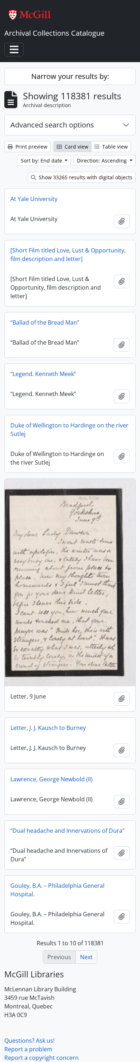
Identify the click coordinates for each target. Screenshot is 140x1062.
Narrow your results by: (70, 76)
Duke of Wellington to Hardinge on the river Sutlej (69, 429)
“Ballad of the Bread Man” (44, 322)
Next (86, 957)
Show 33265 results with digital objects (84, 177)
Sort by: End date (42, 160)
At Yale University (33, 199)
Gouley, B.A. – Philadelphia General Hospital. (57, 890)
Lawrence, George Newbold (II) (51, 779)
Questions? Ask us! (29, 1041)
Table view (114, 146)
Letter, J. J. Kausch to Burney (48, 728)
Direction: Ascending (102, 160)
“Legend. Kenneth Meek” (43, 374)
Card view (75, 146)
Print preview (30, 146)
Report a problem (28, 1049)
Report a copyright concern (41, 1058)
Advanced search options (52, 125)
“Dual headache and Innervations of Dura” (67, 831)
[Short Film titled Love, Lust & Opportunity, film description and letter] (68, 254)
